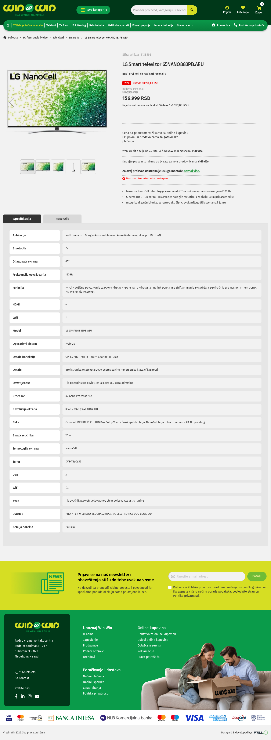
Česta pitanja (92, 688)
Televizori (58, 37)
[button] (11, 102)
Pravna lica (223, 25)
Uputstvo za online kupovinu (157, 634)
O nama (88, 634)
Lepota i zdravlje (163, 25)
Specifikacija (22, 219)
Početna (13, 37)
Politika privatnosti (96, 693)
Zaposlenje (90, 640)
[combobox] (164, 10)
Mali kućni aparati (118, 25)
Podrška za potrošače (251, 25)
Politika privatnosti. (186, 596)
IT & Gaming (79, 25)
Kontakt (23, 678)
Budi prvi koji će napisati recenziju (144, 73)
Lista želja (243, 12)
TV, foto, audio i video (35, 37)
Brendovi (89, 657)
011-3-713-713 (27, 672)
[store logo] (29, 10)
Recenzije (62, 219)
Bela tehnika (96, 25)
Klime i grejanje (141, 25)
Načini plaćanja (93, 676)
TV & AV (63, 25)
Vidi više (197, 151)
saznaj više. (192, 171)
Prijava (227, 12)
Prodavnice (90, 645)
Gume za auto (185, 25)
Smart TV (74, 37)
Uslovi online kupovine (153, 640)
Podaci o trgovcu (94, 651)
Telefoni (51, 25)
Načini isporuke (93, 682)
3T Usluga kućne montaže (28, 25)
